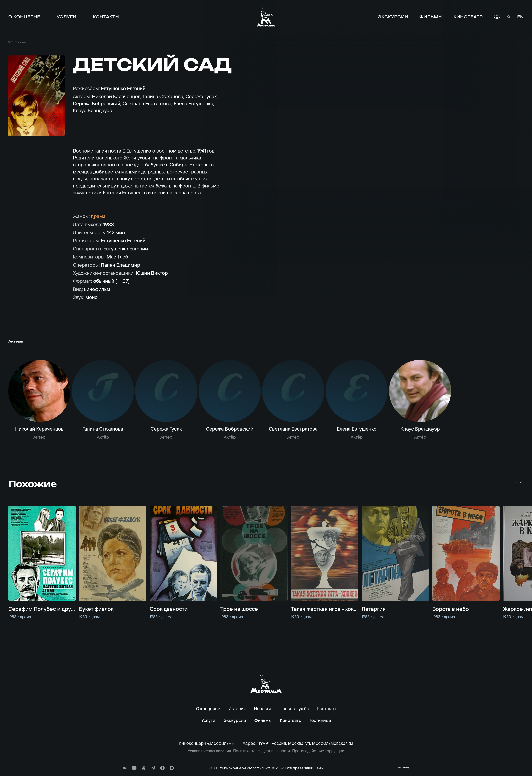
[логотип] (266, 17)
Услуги (66, 16)
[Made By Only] (403, 768)
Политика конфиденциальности (261, 750)
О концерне (24, 16)
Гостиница (320, 720)
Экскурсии (393, 16)
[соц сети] (124, 767)
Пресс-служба (294, 708)
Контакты (106, 16)
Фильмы (431, 16)
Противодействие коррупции (318, 750)
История (237, 708)
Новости (262, 708)
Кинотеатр (468, 16)
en (520, 16)
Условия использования (209, 750)
